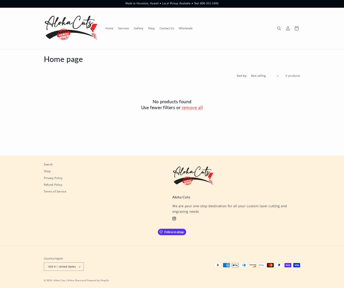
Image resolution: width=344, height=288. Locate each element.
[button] (279, 28)
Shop (47, 171)
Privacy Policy (53, 178)
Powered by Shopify (98, 280)
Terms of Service (55, 191)
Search (48, 164)
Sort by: (242, 76)
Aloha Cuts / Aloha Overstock (69, 280)
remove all (192, 107)
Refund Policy (53, 185)
